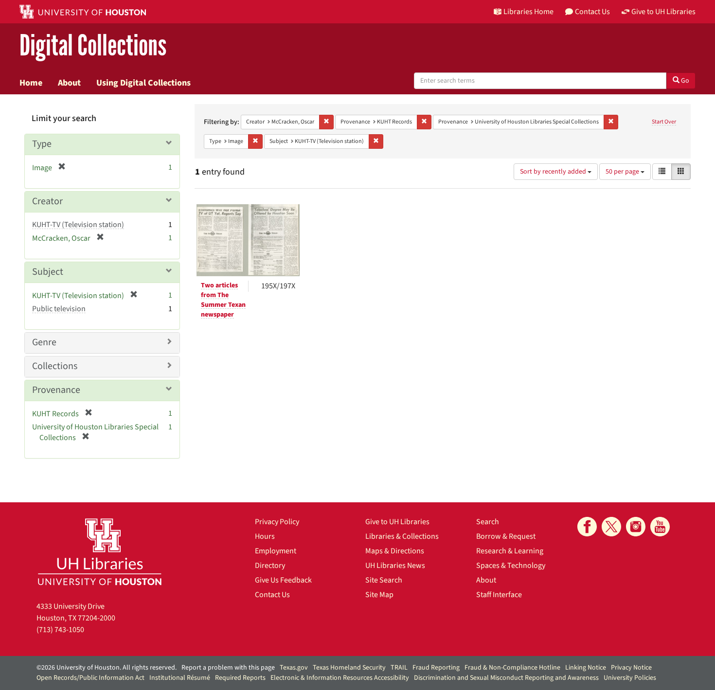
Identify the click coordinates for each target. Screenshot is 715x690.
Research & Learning (509, 551)
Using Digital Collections (143, 82)
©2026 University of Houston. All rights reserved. (106, 667)
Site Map (379, 594)
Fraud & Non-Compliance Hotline (512, 667)
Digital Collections (92, 46)
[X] (611, 526)
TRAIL (399, 667)
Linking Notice (585, 667)
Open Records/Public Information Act (90, 678)
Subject (47, 272)
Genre (44, 342)
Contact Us (272, 594)
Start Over (664, 122)
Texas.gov (294, 667)
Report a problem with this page (228, 667)
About (69, 82)
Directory (270, 565)
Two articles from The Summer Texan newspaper (223, 300)
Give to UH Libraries (397, 521)
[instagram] (635, 526)
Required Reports (240, 678)
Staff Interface (499, 594)
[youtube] (660, 526)
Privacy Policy (277, 521)
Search (487, 521)
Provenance (56, 390)
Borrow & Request (506, 536)
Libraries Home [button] (528, 11)
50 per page (623, 172)
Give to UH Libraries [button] (663, 11)
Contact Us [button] (592, 11)
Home (30, 82)
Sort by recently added (554, 172)
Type (42, 144)
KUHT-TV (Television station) (78, 224)
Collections (54, 366)
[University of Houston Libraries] (99, 551)
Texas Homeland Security (349, 667)
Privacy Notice (631, 667)
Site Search (383, 580)
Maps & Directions (394, 551)
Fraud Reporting (436, 667)
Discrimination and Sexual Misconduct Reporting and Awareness (506, 678)
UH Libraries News (395, 565)
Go (684, 81)
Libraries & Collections (402, 536)
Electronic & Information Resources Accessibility (339, 678)
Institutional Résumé (179, 678)
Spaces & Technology (510, 565)
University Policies (630, 678)
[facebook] (587, 526)
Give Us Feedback (283, 580)
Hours (265, 536)
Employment (275, 551)
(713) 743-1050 (60, 629)
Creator (47, 201)
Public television (59, 308)
